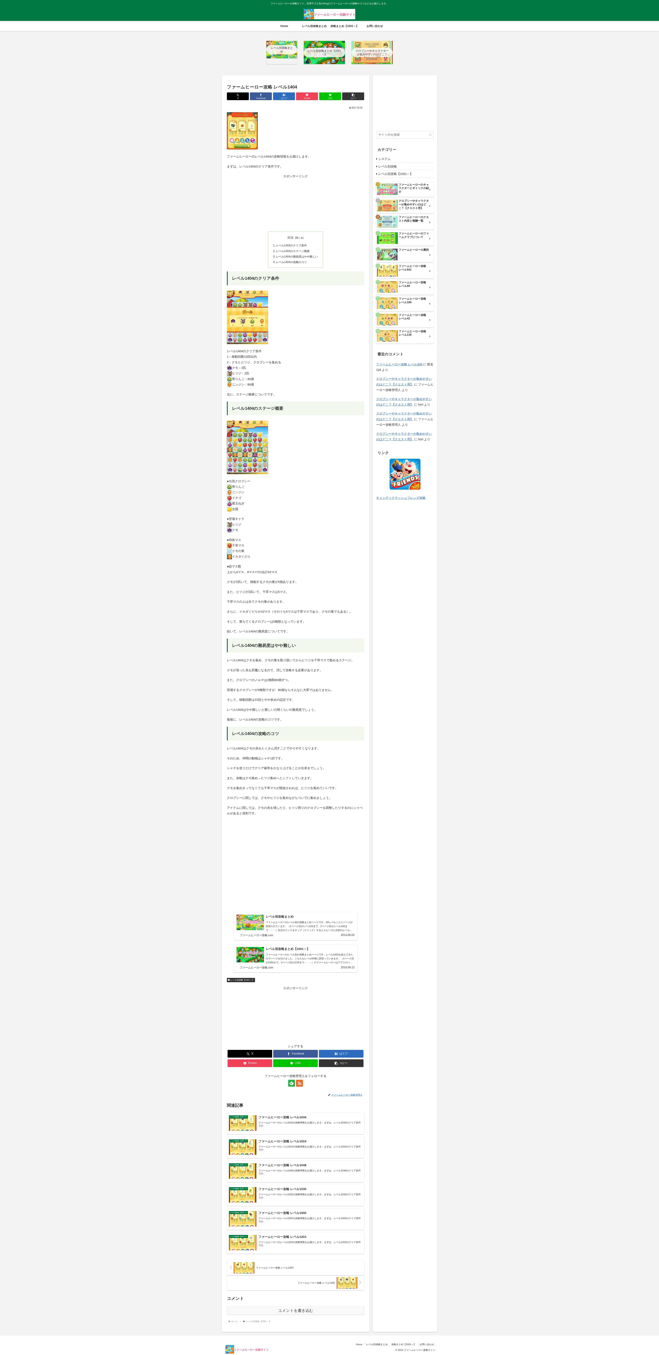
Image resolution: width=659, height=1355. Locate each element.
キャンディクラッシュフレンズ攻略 (401, 498)
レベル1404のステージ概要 (293, 251)
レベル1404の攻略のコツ (291, 262)
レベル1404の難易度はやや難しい (297, 256)
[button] (353, 96)
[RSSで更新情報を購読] (299, 1083)
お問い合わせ (427, 1344)
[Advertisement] (295, 203)
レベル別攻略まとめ (377, 1344)
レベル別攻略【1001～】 (242, 980)
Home (359, 1344)
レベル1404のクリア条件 (291, 245)
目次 (290, 237)
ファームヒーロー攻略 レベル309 (399, 364)
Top (651, 1347)
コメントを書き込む (295, 1310)
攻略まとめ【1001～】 (403, 1344)
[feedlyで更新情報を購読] (291, 1083)
